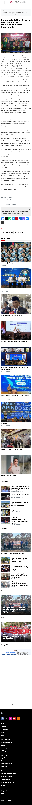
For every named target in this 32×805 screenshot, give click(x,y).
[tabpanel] (16, 605)
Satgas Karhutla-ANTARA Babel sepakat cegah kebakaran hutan (19, 559)
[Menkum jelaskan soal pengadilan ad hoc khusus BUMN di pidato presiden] (16, 304)
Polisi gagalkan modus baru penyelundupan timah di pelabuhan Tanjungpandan (19, 583)
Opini (3, 758)
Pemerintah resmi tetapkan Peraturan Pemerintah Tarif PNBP (14, 474)
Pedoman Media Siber (8, 782)
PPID (2, 793)
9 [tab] (24, 643)
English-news (5, 761)
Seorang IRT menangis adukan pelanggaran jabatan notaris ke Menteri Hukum (15, 448)
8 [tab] (22, 643)
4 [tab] (18, 616)
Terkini (3, 724)
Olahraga (4, 751)
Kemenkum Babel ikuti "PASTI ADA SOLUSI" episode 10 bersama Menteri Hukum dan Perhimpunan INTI (15, 367)
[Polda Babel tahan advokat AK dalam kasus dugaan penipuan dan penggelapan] (5, 489)
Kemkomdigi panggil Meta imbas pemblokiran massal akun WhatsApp (19, 575)
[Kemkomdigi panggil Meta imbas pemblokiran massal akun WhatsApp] (5, 576)
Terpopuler (5, 481)
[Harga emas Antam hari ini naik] (5, 512)
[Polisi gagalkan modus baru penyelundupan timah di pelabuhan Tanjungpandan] (5, 584)
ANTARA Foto (5, 788)
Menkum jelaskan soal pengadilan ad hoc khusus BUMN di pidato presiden (15, 314)
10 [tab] (27, 643)
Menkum (7, 229)
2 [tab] (13, 616)
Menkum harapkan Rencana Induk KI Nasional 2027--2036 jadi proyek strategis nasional (15, 395)
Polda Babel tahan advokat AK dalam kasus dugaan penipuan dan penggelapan (20, 488)
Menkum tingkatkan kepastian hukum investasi (14, 422)
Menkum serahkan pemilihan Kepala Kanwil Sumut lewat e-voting (15, 288)
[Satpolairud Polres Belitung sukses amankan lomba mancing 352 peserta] (5, 504)
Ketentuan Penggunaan (8, 773)
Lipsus (3, 745)
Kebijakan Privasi (6, 776)
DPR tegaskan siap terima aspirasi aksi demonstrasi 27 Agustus (19, 567)
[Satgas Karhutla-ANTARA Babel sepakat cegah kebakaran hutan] (5, 560)
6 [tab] (17, 643)
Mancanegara (5, 739)
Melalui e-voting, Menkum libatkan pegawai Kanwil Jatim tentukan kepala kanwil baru (15, 340)
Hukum (12, 10)
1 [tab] (11, 616)
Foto (2, 591)
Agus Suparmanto (20, 232)
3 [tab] (16, 616)
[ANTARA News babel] (17, 2)
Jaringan (4, 771)
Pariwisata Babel (6, 763)
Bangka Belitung (6, 742)
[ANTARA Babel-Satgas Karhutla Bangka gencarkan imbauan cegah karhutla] (16, 542)
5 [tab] (21, 616)
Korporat (4, 791)
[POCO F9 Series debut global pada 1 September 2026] (5, 497)
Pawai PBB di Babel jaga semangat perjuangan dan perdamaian (14, 636)
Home (6, 10)
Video (3, 618)
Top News (4, 528)
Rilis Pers (4, 766)
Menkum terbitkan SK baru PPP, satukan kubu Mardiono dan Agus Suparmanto (14, 13)
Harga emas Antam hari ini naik (20, 510)
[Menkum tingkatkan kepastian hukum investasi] (16, 412)
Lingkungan (5, 748)
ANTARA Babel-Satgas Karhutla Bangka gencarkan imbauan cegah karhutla (14, 552)
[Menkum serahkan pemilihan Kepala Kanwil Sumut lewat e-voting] (16, 278)
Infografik (4, 645)
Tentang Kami (5, 779)
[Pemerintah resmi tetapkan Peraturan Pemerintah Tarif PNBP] (16, 464)
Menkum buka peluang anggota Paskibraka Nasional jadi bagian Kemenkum (15, 262)
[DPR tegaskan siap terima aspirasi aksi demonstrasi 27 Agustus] (5, 568)
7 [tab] (20, 643)
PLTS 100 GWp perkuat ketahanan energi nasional (14, 698)
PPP (3, 232)
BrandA (3, 785)
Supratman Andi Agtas (19, 229)
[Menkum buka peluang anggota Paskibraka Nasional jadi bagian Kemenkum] (16, 252)
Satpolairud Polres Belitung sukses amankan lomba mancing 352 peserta (19, 503)
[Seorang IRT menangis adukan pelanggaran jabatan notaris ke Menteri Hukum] (16, 438)
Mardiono (9, 232)
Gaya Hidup (4, 755)
